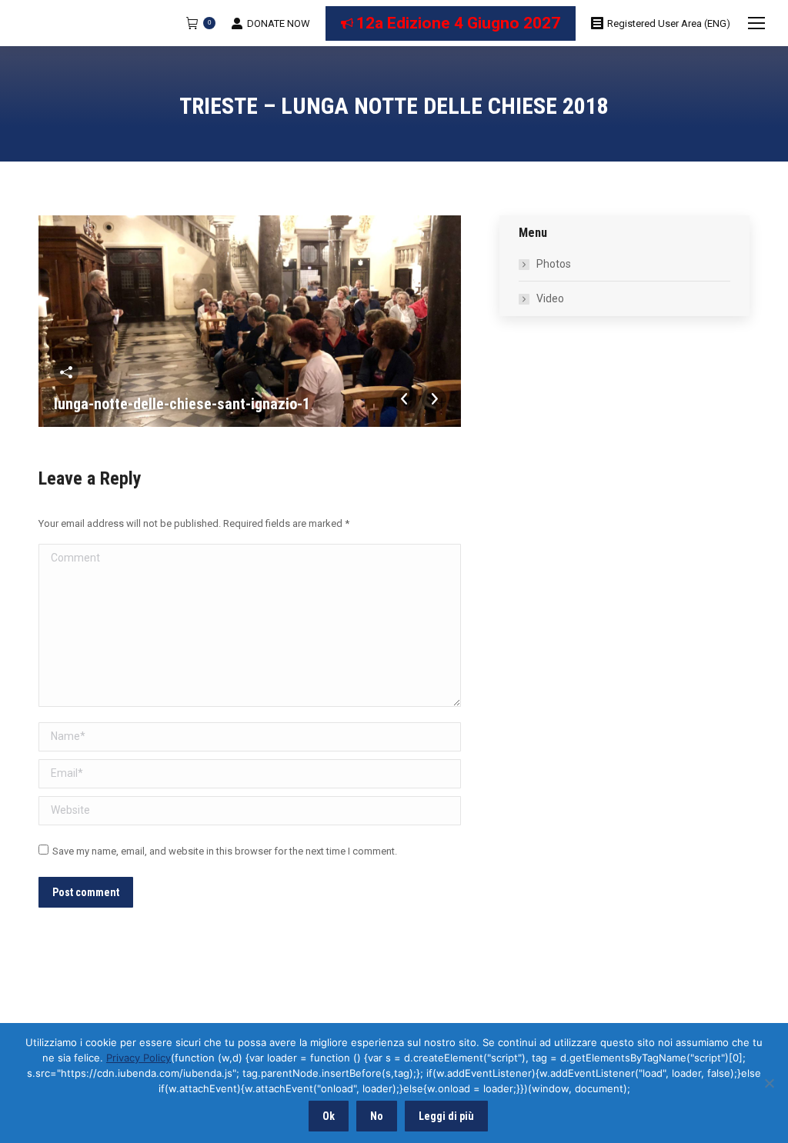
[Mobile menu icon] (756, 23)
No (376, 1116)
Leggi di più (446, 1116)
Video (550, 298)
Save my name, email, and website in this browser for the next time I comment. (224, 851)
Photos (553, 264)
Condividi (66, 372)
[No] (768, 1083)
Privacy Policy (138, 1057)
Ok (328, 1116)
